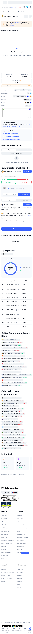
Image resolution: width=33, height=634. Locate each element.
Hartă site (4, 558)
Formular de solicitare (7, 572)
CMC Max (4, 525)
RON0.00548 (15, 442)
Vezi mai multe (28, 176)
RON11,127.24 (14, 408)
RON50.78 (13, 424)
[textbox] (18, 189)
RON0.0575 (15, 403)
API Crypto (4, 534)
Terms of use (20, 518)
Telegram (19, 575)
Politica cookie (21, 534)
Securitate (19, 549)
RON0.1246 (12, 448)
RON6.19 (11, 406)
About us (19, 515)
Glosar (3, 581)
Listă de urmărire (6, 552)
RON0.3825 (13, 429)
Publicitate (4, 518)
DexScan (4, 537)
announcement (12, 25)
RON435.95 (12, 411)
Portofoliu (4, 549)
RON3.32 (11, 427)
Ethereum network (15, 24)
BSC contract (18, 22)
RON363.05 (14, 413)
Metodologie (20, 546)
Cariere (19, 552)
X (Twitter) (20, 569)
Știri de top (4, 528)
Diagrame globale (6, 543)
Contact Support (6, 575)
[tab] (9, 150)
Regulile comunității (22, 537)
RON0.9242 (13, 421)
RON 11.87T (14, 7)
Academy (4, 515)
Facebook (19, 581)
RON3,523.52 (13, 416)
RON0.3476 (13, 440)
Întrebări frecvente (6, 578)
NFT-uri (3, 546)
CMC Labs (4, 522)
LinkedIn (19, 587)
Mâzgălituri (4, 555)
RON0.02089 (14, 437)
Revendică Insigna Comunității (12, 139)
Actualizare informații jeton (11, 133)
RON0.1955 (12, 398)
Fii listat (3, 569)
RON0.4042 (11, 419)
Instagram (19, 578)
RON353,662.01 (14, 400)
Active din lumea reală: (8, 540)
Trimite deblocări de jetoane (11, 136)
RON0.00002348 (15, 435)
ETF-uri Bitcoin (5, 531)
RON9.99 (15, 445)
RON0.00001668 (13, 432)
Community (20, 572)
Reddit (18, 584)
